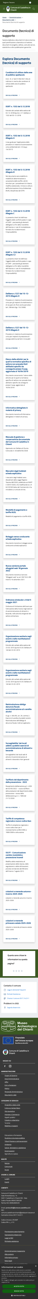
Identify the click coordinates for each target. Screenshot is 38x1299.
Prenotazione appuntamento (14, 1231)
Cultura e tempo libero (12, 1108)
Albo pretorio (9, 1254)
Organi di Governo (11, 1075)
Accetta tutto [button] (19, 1286)
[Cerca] (34, 9)
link (8, 1282)
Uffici (6, 1082)
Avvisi (7, 1170)
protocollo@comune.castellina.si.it (18, 1208)
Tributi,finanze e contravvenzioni (16, 1141)
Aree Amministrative (12, 1079)
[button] (19, 1295)
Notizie (7, 1163)
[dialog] (19, 1281)
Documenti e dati (8, 20)
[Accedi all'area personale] (30, 2)
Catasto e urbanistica (12, 1120)
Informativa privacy (11, 1257)
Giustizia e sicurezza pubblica (15, 1138)
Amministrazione (15, 17)
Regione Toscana (8, 2)
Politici (7, 1088)
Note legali (8, 1261)
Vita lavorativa (10, 1111)
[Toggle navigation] (4, 8)
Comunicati (8, 1166)
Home (4, 17)
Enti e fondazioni (10, 1085)
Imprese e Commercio (12, 1114)
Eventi (7, 1182)
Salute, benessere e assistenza (15, 1148)
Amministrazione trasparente (15, 1251)
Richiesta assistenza (12, 1241)
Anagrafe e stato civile (12, 1105)
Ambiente (8, 1144)
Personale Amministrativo (14, 1091)
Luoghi (7, 1179)
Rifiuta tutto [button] (19, 1291)
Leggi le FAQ (9, 1238)
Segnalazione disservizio (13, 1235)
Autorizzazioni (9, 1151)
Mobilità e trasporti (11, 1126)
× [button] (35, 1266)
